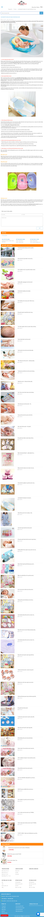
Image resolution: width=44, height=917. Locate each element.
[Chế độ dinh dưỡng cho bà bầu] (8, 294)
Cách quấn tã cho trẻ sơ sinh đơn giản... (26, 350)
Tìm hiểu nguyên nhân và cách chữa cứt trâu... (27, 326)
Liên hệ (3, 911)
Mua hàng (4, 909)
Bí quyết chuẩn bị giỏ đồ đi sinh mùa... (25, 312)
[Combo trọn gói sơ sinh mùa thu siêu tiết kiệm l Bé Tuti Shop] (8, 721)
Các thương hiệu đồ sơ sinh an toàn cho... (26, 615)
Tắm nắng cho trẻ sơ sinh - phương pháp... (26, 360)
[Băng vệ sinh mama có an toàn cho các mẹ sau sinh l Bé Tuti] (8, 474)
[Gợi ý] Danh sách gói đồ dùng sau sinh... (26, 564)
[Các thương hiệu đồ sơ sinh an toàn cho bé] (8, 646)
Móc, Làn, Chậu (18, 887)
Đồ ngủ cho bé (18, 880)
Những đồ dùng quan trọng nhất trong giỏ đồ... (27, 696)
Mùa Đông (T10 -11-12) (6, 875)
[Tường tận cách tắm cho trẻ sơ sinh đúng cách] (8, 375)
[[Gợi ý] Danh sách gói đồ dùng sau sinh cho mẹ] (8, 568)
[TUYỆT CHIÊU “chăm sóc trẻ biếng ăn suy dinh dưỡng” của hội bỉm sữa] (8, 837)
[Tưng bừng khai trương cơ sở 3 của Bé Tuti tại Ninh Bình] (8, 252)
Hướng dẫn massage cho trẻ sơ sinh (25, 282)
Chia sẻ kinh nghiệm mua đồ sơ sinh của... (26, 483)
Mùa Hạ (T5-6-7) (5, 872)
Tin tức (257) (4, 235)
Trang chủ (4, 906)
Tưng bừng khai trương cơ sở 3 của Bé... (26, 247)
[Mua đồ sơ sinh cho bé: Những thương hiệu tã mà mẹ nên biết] (8, 633)
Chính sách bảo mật (19, 906)
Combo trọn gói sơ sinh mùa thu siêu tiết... (26, 716)
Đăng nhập (34, 7)
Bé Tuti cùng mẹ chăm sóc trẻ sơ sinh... (26, 589)
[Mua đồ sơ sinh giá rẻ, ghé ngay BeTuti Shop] (7, 661)
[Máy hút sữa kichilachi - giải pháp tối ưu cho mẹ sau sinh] (8, 459)
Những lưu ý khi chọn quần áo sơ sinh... (26, 682)
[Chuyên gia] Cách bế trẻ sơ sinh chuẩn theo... (27, 539)
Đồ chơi (16, 885)
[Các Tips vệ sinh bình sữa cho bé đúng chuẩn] (8, 397)
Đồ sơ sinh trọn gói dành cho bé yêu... (25, 258)
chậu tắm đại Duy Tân (14, 163)
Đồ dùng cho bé (32, 880)
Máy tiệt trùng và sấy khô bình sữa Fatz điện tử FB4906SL (19, 847)
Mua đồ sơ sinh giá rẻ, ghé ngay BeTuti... (26, 654)
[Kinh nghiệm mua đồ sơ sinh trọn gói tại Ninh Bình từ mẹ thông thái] (8, 804)
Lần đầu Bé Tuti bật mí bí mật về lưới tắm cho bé (10, 17)
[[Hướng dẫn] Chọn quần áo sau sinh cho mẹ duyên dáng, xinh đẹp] (8, 555)
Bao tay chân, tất (5, 885)
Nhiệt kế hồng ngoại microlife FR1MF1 (14, 854)
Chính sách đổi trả (19, 909)
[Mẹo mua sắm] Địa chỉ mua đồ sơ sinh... (26, 575)
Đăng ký (37, 7)
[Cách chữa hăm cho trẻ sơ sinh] (8, 343)
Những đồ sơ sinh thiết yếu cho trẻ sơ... (26, 600)
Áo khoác (17, 874)
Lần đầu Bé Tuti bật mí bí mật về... (24, 498)
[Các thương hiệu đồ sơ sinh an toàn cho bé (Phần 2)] (8, 621)
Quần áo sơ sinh (19, 868)
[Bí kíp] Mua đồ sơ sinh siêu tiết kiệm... (25, 738)
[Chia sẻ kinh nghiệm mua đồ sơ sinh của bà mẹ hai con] (8, 489)
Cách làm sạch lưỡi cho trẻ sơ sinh (25, 527)
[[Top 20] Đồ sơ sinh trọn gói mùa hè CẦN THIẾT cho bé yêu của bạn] (8, 771)
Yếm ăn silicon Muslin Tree (12, 860)
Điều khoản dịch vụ (19, 911)
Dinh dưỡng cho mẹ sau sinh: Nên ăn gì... (26, 300)
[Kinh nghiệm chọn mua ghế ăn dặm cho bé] (8, 274)
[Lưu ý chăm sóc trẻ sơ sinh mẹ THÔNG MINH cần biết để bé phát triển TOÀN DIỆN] (8, 816)
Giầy (2, 887)
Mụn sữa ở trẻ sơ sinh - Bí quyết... (24, 426)
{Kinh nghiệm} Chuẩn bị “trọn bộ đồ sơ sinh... (27, 757)
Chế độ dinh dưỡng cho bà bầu (24, 291)
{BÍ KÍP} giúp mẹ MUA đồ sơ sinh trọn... (26, 789)
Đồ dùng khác (18, 882)
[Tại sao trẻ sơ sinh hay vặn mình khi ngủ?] (8, 419)
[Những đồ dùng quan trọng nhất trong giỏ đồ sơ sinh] (8, 701)
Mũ (2, 882)
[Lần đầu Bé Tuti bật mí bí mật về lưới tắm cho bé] (8, 504)
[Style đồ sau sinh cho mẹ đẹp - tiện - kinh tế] (6, 519)
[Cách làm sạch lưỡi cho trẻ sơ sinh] (8, 532)
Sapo (29, 916)
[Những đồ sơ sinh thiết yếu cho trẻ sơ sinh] (7, 606)
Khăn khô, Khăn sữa (33, 868)
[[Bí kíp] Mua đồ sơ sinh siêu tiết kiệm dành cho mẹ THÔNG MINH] (8, 742)
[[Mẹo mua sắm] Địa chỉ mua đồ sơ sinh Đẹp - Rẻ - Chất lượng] (8, 581)
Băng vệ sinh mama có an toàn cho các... (26, 468)
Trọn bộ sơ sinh (5, 868)
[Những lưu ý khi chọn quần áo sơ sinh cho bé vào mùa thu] (8, 688)
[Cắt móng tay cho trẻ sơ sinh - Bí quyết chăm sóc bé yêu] (8, 408)
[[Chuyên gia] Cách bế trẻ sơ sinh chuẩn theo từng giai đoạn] (8, 543)
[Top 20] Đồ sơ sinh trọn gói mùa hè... (25, 768)
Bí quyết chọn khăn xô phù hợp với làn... (26, 438)
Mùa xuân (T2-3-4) (5, 870)
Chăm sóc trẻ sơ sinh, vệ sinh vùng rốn (25, 669)
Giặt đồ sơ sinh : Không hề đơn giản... (25, 381)
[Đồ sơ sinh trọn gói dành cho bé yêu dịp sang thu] (8, 262)
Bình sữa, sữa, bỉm (18, 883)
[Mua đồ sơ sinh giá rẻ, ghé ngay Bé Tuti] (8, 731)
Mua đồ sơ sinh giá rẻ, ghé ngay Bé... (25, 727)
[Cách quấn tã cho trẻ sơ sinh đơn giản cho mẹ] (8, 354)
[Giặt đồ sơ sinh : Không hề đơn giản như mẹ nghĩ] (8, 385)
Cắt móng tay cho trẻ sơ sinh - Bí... (25, 404)
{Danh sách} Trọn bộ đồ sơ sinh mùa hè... (26, 748)
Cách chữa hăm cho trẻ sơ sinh (24, 339)
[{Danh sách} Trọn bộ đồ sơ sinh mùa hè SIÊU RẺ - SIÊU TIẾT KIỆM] (8, 752)
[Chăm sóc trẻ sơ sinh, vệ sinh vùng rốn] (8, 674)
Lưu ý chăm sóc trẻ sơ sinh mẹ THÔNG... (26, 812)
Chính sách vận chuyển (20, 907)
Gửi (39, 228)
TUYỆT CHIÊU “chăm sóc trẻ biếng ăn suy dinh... (28, 833)
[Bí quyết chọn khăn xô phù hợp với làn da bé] (8, 444)
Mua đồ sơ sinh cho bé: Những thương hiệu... (27, 629)
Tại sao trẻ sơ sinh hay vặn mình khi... (25, 415)
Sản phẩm (4, 907)
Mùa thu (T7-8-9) (5, 874)
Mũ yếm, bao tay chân (6, 880)
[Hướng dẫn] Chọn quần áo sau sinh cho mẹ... (27, 549)
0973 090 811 (5, 915)
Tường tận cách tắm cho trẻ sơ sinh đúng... (26, 371)
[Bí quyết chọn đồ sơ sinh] (8, 711)
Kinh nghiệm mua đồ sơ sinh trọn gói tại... (26, 799)
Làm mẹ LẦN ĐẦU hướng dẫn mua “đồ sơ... (26, 777)
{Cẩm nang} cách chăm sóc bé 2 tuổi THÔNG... (27, 822)
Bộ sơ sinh (17, 870)
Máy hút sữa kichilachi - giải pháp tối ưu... (26, 453)
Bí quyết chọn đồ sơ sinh (23, 708)
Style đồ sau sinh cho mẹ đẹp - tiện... (25, 512)
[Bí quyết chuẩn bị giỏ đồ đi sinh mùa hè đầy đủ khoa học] (8, 318)
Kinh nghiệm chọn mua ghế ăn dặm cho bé (26, 269)
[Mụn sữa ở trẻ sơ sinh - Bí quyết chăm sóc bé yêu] (8, 431)
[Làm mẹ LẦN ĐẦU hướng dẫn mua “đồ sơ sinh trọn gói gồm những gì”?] (8, 782)
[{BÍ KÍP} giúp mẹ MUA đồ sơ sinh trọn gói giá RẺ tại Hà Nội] (8, 793)
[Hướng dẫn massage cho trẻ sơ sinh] (8, 285)
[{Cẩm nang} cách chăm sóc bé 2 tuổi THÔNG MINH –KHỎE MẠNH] (8, 826)
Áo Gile (16, 872)
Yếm (2, 883)
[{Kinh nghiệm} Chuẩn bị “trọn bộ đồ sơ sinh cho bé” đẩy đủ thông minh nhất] (8, 761)
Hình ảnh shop (4, 913)
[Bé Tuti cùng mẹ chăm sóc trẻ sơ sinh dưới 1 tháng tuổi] (8, 593)
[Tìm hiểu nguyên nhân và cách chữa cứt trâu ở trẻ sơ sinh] (8, 331)
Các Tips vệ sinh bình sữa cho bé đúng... (26, 392)
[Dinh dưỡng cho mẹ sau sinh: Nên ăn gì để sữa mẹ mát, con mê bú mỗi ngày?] (8, 305)
